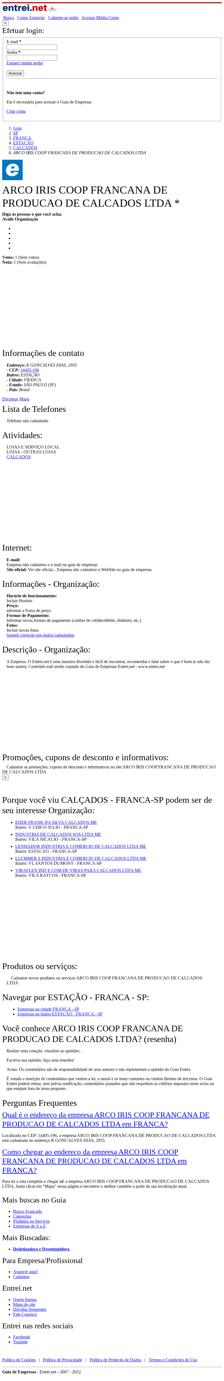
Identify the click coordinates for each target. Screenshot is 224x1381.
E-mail (14, 41)
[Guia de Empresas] (29, 12)
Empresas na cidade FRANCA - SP (48, 1009)
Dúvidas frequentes (29, 1309)
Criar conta (16, 111)
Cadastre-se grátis (63, 17)
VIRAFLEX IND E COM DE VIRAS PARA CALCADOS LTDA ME (78, 870)
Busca (8, 17)
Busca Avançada (27, 1211)
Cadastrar (21, 1276)
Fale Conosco (25, 1314)
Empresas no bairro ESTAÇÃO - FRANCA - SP (59, 1014)
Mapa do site (24, 1304)
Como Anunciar (31, 17)
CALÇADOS (19, 457)
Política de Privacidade (62, 1360)
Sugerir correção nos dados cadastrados (40, 635)
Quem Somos (25, 1299)
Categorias (22, 1216)
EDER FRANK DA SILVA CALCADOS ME (56, 822)
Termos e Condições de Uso (173, 1360)
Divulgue (10, 399)
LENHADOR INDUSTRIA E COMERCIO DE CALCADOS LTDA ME (80, 846)
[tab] (112, 1119)
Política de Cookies (19, 1360)
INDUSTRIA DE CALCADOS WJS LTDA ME (58, 834)
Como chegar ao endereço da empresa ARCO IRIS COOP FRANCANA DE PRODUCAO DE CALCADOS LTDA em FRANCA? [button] (94, 1161)
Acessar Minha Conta (100, 17)
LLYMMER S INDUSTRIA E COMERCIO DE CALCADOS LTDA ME (80, 858)
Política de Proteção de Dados (115, 1360)
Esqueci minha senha (25, 63)
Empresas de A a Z (29, 1226)
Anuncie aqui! (25, 1271)
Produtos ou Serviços (31, 1221)
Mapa (24, 399)
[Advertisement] (112, 309)
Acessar (15, 73)
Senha (13, 52)
